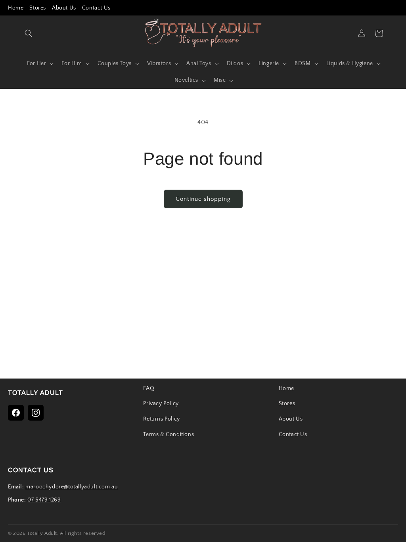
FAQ (148, 388)
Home (15, 8)
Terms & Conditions (168, 434)
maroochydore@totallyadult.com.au (71, 487)
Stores (37, 8)
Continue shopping (203, 199)
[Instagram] (36, 413)
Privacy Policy (160, 403)
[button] (28, 33)
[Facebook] (16, 413)
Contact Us (96, 8)
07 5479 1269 (44, 500)
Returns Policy (161, 419)
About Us (64, 8)
